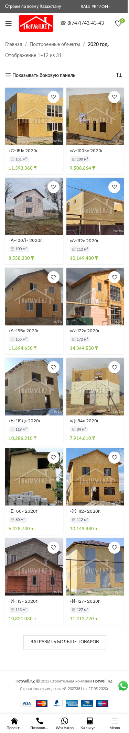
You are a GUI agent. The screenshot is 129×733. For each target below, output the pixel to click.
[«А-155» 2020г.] (34, 296)
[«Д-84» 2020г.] (95, 386)
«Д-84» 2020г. (85, 421)
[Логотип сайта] (36, 23)
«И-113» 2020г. (24, 601)
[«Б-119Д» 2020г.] (34, 386)
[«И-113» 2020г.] (34, 567)
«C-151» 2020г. (24, 151)
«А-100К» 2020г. (87, 151)
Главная (13, 44)
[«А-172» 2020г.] (95, 296)
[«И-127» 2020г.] (95, 567)
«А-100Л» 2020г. (26, 240)
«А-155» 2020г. (24, 331)
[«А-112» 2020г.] (95, 206)
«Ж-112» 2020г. (85, 511)
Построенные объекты (55, 44)
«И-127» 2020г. (85, 601)
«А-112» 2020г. (85, 241)
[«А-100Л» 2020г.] (34, 206)
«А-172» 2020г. (85, 331)
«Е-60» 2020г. (24, 511)
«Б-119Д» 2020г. (25, 421)
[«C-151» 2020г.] (34, 116)
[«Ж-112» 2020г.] (95, 477)
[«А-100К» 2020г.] (95, 116)
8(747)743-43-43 (85, 23)
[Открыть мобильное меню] (8, 23)
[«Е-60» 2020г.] (34, 477)
